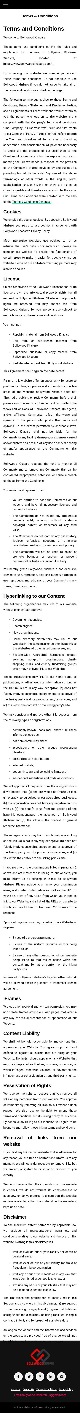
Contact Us (28, 1389)
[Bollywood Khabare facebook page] (18, 1376)
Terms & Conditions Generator (31, 202)
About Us (15, 1389)
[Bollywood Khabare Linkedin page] (51, 1376)
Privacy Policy (66, 1389)
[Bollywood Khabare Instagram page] (40, 1376)
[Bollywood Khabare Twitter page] (29, 1376)
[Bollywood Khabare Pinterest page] (61, 1376)
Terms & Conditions (46, 1389)
